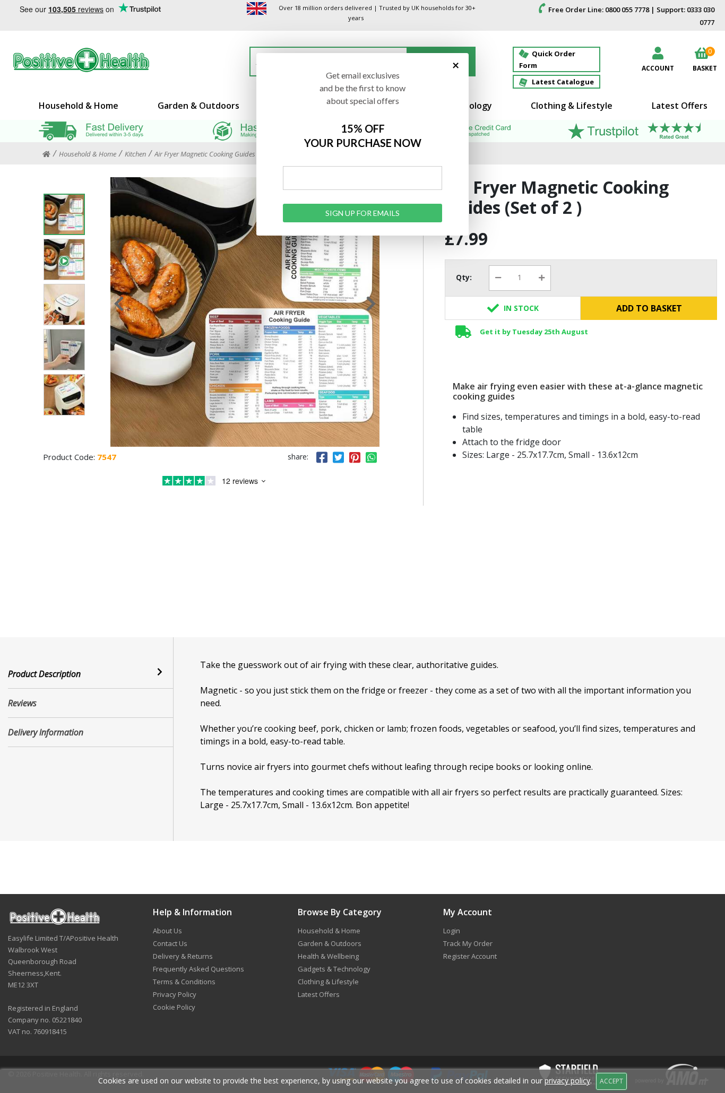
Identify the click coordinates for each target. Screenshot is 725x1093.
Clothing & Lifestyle (571, 105)
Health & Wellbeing (328, 956)
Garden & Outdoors (198, 105)
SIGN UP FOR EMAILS (362, 213)
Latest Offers (679, 105)
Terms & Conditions (184, 981)
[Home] (46, 154)
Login (451, 930)
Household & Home (78, 105)
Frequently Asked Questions (198, 969)
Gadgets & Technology (334, 969)
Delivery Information (45, 732)
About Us (167, 930)
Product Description (44, 674)
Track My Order (468, 943)
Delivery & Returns (183, 956)
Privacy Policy (174, 994)
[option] (245, 312)
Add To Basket (649, 308)
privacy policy (567, 1080)
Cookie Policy (174, 1007)
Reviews (22, 703)
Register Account (470, 956)
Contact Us (170, 943)
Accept (611, 1081)
